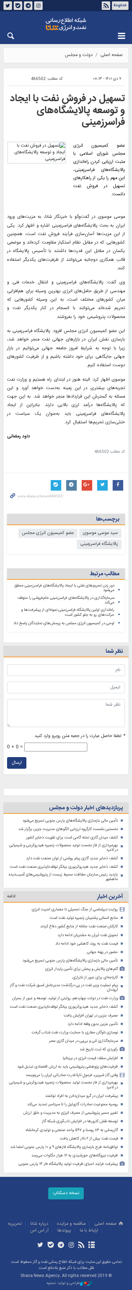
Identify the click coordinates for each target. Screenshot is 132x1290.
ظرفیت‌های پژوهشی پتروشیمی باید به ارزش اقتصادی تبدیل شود (67, 1066)
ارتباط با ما (89, 1230)
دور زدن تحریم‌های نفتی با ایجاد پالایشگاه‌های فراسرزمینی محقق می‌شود (64, 588)
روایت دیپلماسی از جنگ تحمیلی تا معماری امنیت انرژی (75, 909)
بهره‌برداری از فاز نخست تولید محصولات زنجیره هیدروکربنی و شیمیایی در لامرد (63, 848)
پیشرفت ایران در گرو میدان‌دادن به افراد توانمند (81, 1096)
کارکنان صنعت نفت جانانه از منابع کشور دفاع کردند (79, 926)
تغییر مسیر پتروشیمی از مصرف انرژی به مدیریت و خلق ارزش (70, 1113)
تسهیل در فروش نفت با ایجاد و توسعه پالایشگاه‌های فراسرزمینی (67, 110)
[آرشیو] (91, 1245)
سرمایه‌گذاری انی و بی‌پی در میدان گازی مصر (83, 1041)
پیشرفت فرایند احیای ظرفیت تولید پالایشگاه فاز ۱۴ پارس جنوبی (68, 1164)
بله (18, 5)
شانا (66, 24)
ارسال (17, 763)
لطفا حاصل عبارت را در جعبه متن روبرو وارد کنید (79, 736)
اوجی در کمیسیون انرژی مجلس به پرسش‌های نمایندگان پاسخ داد (63, 623)
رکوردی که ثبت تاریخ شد (99, 1049)
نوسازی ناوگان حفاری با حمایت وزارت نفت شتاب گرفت (75, 1032)
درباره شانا (39, 1224)
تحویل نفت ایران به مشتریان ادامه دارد (88, 935)
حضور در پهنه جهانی (102, 952)
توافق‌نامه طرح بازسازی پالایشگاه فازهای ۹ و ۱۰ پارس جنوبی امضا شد (64, 1147)
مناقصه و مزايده (71, 1224)
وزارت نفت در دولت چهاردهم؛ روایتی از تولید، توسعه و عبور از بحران (65, 998)
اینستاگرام (38, 5)
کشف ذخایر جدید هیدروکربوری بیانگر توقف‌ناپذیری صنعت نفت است (64, 867)
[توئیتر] (40, 1245)
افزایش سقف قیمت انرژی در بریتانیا (90, 1058)
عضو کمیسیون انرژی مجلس (48, 533)
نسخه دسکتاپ (66, 1193)
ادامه (11, 896)
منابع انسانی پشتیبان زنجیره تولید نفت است (84, 918)
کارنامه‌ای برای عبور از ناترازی (95, 977)
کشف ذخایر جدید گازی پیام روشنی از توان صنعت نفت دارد (72, 858)
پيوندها (64, 1230)
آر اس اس (39, 1230)
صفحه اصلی (111, 55)
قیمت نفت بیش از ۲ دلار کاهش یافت (89, 1138)
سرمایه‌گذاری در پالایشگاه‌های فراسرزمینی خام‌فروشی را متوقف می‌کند (65, 600)
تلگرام (28, 5)
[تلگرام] (60, 1245)
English (120, 5)
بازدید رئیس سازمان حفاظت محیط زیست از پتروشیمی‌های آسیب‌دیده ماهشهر (63, 877)
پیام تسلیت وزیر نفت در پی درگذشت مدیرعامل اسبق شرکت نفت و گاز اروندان (64, 988)
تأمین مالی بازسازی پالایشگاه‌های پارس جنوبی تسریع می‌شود (70, 820)
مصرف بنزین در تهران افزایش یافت (91, 1015)
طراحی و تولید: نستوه (63, 1283)
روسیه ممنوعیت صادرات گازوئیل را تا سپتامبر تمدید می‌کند (72, 1104)
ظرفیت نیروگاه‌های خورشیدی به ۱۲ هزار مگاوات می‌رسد (74, 1155)
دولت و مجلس (79, 55)
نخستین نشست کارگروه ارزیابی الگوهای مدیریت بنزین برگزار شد (68, 829)
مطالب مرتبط (104, 574)
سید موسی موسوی (100, 533)
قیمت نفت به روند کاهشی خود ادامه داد (86, 943)
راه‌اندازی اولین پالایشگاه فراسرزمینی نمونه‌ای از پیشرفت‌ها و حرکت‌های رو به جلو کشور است (67, 612)
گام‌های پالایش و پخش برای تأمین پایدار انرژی (81, 969)
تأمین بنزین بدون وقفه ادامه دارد (93, 1024)
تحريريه (14, 1224)
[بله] (50, 1245)
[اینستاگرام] (71, 1245)
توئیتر (8, 5)
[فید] (81, 1245)
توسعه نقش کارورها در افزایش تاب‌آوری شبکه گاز (80, 1121)
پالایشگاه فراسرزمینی (99, 544)
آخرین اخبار (110, 897)
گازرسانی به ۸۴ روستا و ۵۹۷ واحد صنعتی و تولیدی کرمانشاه (72, 1130)
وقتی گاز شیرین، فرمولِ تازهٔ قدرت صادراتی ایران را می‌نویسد (72, 1075)
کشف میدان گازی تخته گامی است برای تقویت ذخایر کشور (72, 837)
